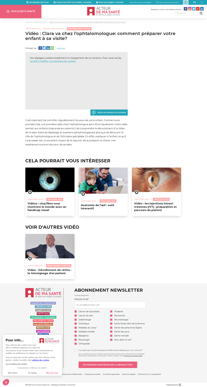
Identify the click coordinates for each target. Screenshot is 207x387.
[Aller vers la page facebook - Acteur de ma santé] (185, 9)
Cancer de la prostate (43, 303)
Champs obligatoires (81, 295)
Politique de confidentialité (71, 374)
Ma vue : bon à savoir (54, 29)
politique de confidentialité (133, 355)
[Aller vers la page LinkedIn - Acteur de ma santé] (202, 9)
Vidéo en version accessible (111, 112)
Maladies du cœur (43, 321)
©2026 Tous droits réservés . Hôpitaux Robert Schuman (50, 385)
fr (194, 2)
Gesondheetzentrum (39, 2)
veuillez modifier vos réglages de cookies (53, 61)
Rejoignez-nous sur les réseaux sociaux (166, 9)
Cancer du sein (43, 307)
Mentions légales (128, 374)
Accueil (28, 22)
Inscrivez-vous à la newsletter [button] (140, 2)
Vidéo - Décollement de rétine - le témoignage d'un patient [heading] (50, 271)
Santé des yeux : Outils (79, 29)
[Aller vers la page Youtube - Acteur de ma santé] (198, 9)
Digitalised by (172, 385)
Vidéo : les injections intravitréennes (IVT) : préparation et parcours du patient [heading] (155, 207)
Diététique (43, 314)
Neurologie (43, 328)
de (201, 2)
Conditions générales (111, 374)
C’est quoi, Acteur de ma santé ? (167, 2)
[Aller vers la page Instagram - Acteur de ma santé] (189, 9)
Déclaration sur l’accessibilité (149, 374)
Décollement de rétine (58, 266)
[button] (20, 11)
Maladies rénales (43, 324)
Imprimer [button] (61, 48)
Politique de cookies (92, 374)
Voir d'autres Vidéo (52, 227)
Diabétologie (43, 310)
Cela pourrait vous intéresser (67, 161)
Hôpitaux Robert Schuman (111, 2)
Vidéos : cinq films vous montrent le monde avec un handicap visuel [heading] (47, 207)
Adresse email (81, 299)
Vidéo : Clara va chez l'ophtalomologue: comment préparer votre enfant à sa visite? (87, 22)
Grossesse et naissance (43, 317)
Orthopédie (43, 331)
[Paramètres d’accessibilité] (186, 2)
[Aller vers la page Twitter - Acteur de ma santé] (193, 9)
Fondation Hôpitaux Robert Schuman (73, 2)
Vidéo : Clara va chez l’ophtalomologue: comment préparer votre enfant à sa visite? (100, 36)
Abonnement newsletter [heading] (108, 290)
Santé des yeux (40, 22)
